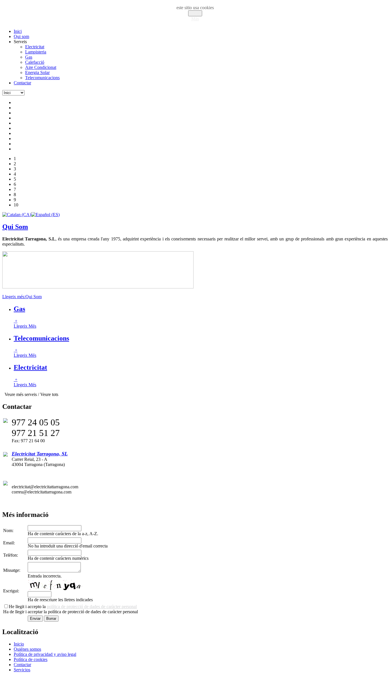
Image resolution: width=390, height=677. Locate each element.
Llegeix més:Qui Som (22, 296)
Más (195, 18)
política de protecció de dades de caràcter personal (92, 606)
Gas (19, 308)
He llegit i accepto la (73, 606)
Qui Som (15, 226)
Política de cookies (30, 659)
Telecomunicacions (41, 338)
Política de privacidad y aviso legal (45, 654)
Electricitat (30, 367)
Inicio (19, 644)
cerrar (195, 13)
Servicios (22, 669)
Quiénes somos (27, 649)
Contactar (22, 664)
